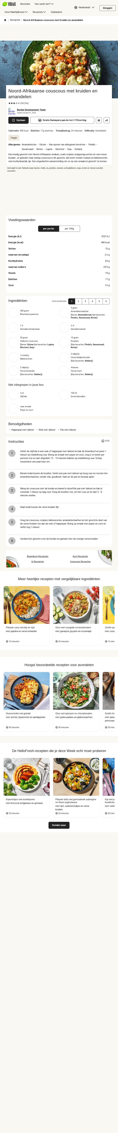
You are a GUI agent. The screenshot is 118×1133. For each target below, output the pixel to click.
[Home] (5, 20)
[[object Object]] (99, 120)
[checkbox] (9, 103)
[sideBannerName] (59, 194)
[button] (85, 8)
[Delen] (107, 120)
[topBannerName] (59, 32)
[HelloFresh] (9, 4)
